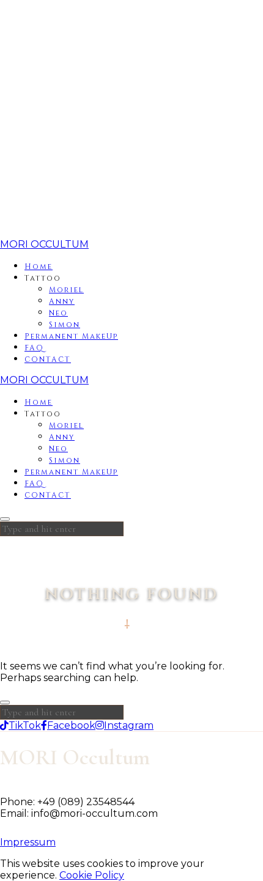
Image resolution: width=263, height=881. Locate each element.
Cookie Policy (91, 875)
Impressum (28, 842)
